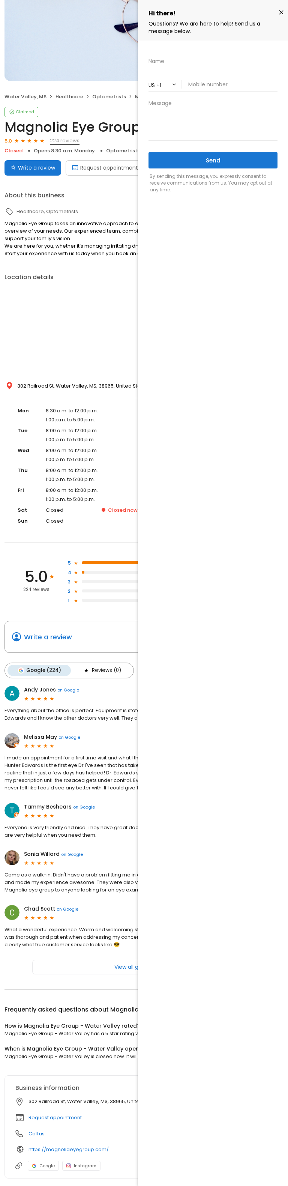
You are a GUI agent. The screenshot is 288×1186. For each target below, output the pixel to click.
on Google (68, 690)
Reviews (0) (106, 670)
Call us (36, 1133)
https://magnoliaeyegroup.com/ (68, 1149)
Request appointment (109, 167)
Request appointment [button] (55, 1117)
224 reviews (65, 140)
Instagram (85, 1166)
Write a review (36, 167)
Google (47, 1166)
